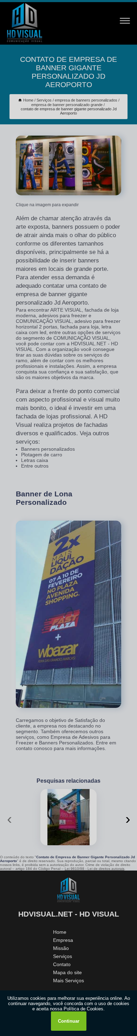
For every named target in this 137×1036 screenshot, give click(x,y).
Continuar (68, 1021)
